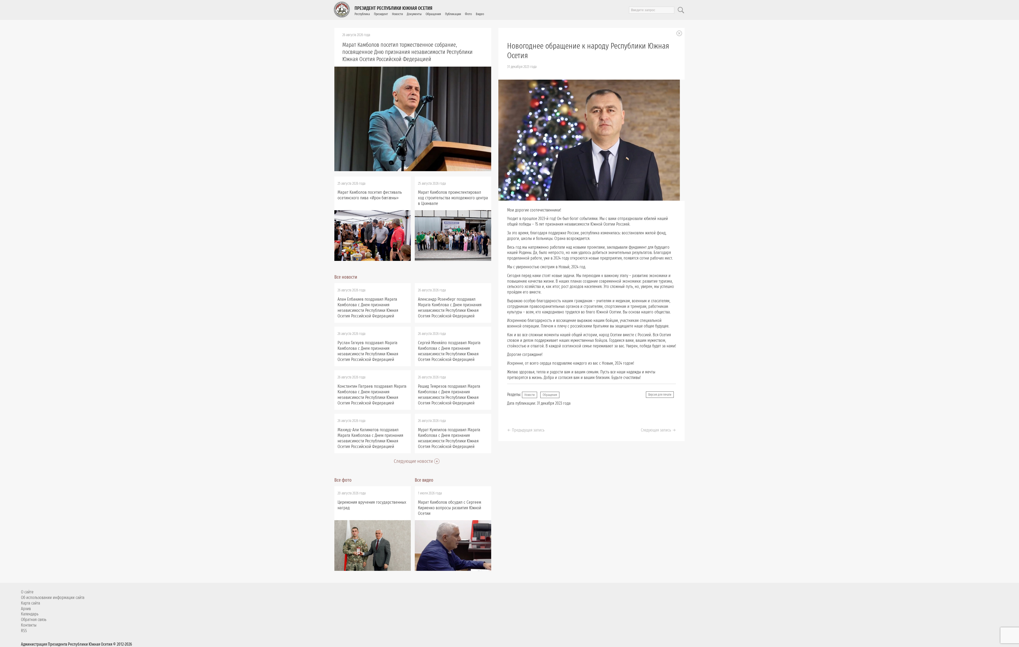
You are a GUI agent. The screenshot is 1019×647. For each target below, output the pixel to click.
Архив (26, 608)
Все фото (343, 480)
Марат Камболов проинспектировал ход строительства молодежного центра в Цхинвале (453, 197)
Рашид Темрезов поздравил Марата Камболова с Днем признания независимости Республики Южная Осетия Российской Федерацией (449, 394)
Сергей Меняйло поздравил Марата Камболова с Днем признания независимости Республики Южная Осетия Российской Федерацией (449, 351)
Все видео (424, 480)
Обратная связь (33, 619)
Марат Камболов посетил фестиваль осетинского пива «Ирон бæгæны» (370, 195)
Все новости (345, 277)
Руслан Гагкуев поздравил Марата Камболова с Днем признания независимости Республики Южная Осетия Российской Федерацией (368, 351)
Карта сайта (30, 603)
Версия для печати (659, 394)
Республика (362, 14)
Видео (480, 14)
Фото (468, 14)
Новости (397, 14)
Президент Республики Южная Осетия (393, 8)
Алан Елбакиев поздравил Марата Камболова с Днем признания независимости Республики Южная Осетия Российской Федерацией (368, 307)
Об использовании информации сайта (52, 597)
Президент (381, 14)
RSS (24, 630)
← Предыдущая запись (526, 430)
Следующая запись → (658, 430)
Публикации (453, 14)
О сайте (27, 591)
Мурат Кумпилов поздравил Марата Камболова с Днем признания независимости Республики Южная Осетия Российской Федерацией (449, 438)
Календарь (29, 613)
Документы (414, 14)
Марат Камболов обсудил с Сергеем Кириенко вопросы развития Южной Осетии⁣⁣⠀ (449, 507)
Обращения (433, 14)
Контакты (28, 625)
